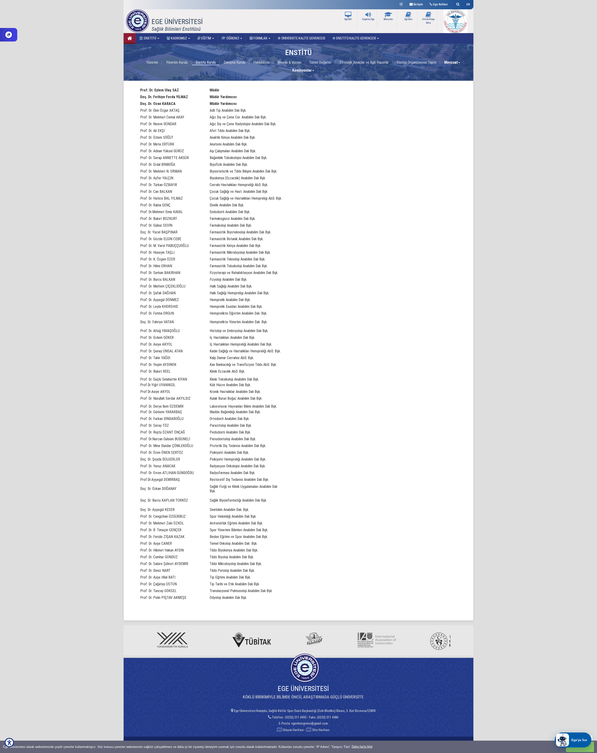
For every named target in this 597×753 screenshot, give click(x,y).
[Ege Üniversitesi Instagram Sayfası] (401, 3)
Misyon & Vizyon (289, 62)
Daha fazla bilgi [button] (362, 746)
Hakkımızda (261, 62)
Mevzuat (451, 62)
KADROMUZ (179, 38)
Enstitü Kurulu (206, 62)
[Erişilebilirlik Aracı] (9, 742)
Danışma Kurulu (234, 62)
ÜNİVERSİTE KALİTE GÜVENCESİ (303, 38)
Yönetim (152, 62)
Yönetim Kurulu (177, 62)
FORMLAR (260, 38)
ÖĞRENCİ (233, 38)
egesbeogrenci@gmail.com (309, 723)
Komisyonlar (302, 70)
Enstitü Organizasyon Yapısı (416, 62)
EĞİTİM (206, 38)
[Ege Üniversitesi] (457, 3)
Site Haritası (320, 730)
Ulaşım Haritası (293, 730)
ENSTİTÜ (150, 38)
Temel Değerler (320, 62)
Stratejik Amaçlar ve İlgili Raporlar (364, 62)
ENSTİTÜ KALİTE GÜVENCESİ (356, 38)
